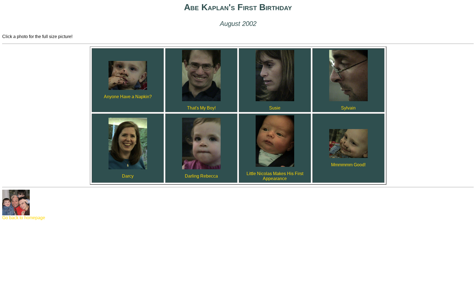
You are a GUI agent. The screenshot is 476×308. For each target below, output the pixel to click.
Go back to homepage (23, 217)
